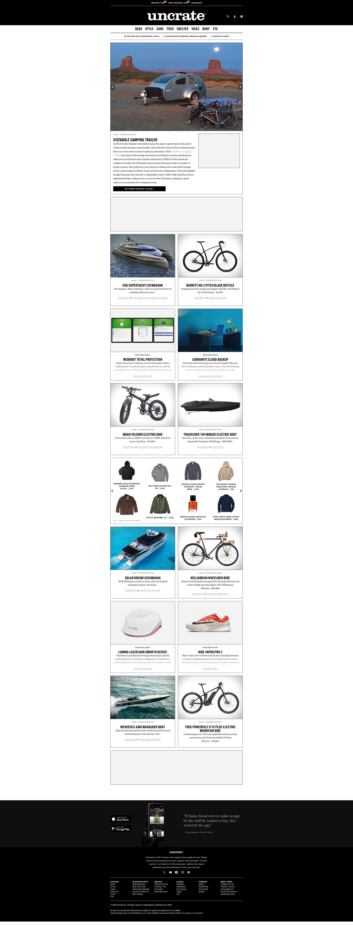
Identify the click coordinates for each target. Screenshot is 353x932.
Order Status (161, 884)
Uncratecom (158, 3)
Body (206, 28)
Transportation (128, 134)
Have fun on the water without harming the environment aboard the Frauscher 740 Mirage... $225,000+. (210, 440)
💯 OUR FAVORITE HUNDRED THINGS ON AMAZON (185, 36)
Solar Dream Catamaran (143, 577)
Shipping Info (161, 891)
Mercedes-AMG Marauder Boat (142, 726)
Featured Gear (142, 355)
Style (149, 28)
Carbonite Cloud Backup (210, 359)
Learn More (218, 446)
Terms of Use (227, 884)
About (202, 884)
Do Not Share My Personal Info (229, 892)
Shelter (182, 28)
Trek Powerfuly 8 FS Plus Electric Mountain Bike (210, 728)
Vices (195, 28)
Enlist (202, 891)
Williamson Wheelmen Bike (210, 577)
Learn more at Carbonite (210, 376)
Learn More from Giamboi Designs (150, 297)
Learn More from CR (150, 739)
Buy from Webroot (142, 376)
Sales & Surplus (140, 891)
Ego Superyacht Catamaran (143, 285)
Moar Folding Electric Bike (143, 434)
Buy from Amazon (143, 668)
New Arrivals (139, 884)
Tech (170, 28)
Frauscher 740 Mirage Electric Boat (210, 434)
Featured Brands (141, 889)
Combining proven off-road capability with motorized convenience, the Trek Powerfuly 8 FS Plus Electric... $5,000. (210, 737)
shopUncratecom (178, 3)
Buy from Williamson (217, 593)
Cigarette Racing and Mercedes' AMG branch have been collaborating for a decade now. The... (142, 732)
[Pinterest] (189, 872)
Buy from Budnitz (218, 297)
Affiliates (203, 889)
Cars (160, 28)
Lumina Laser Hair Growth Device (142, 652)
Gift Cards (137, 894)
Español (180, 884)
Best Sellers (138, 886)
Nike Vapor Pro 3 (210, 652)
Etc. (112, 896)
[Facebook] (176, 872)
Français (180, 886)
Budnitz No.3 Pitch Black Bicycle (210, 285)
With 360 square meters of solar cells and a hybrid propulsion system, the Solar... (142, 583)
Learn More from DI (150, 590)
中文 (178, 894)
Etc (215, 28)
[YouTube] (170, 872)
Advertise (203, 886)
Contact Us (160, 886)
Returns (158, 889)
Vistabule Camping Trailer (135, 139)
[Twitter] (164, 872)
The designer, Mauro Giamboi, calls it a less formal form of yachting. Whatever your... (143, 290)
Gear (138, 28)
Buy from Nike (210, 668)
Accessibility (227, 889)
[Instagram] (183, 872)
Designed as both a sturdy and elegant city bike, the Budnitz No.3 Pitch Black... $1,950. (210, 290)
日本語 (179, 891)
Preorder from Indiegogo (150, 446)
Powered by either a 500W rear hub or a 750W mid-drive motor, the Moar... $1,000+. (142, 440)
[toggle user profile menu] (234, 16)
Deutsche (181, 889)
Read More (123, 297)
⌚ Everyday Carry (219, 36)
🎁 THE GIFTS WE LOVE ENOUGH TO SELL (142, 36)
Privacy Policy (228, 886)
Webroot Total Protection (142, 359)
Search (228, 16)
